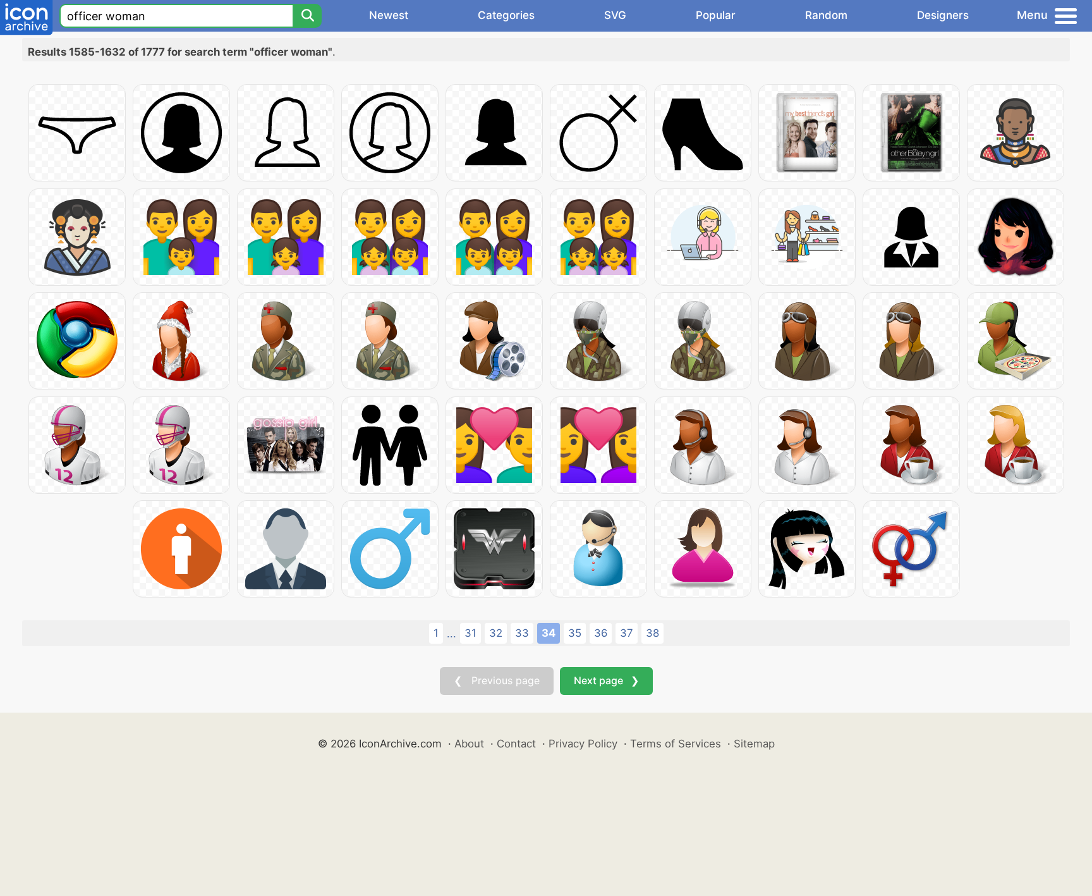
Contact (516, 743)
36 (600, 633)
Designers (943, 15)
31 (470, 633)
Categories (506, 15)
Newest (388, 15)
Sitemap (754, 743)
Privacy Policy (583, 743)
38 (652, 633)
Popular (716, 15)
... (451, 633)
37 (626, 633)
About (469, 743)
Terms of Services (675, 743)
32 (495, 633)
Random (826, 15)
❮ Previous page (497, 680)
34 (548, 633)
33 (522, 633)
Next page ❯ (606, 680)
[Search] (307, 16)
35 (574, 633)
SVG (615, 15)
